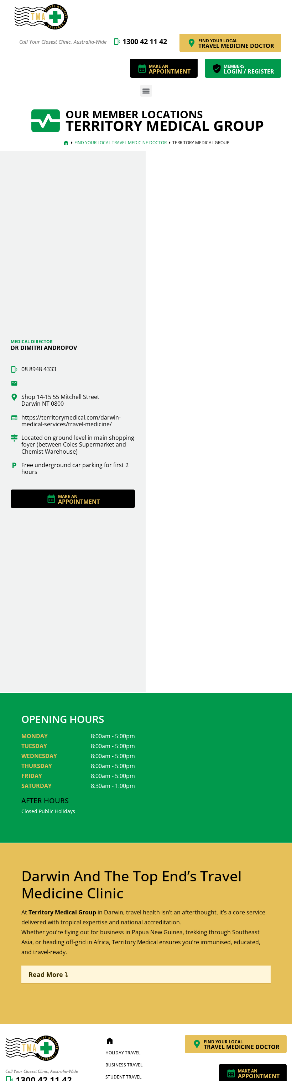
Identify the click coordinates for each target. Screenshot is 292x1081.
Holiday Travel (122, 1053)
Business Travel (123, 1065)
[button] (146, 91)
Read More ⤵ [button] (48, 974)
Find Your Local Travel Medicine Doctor (120, 143)
